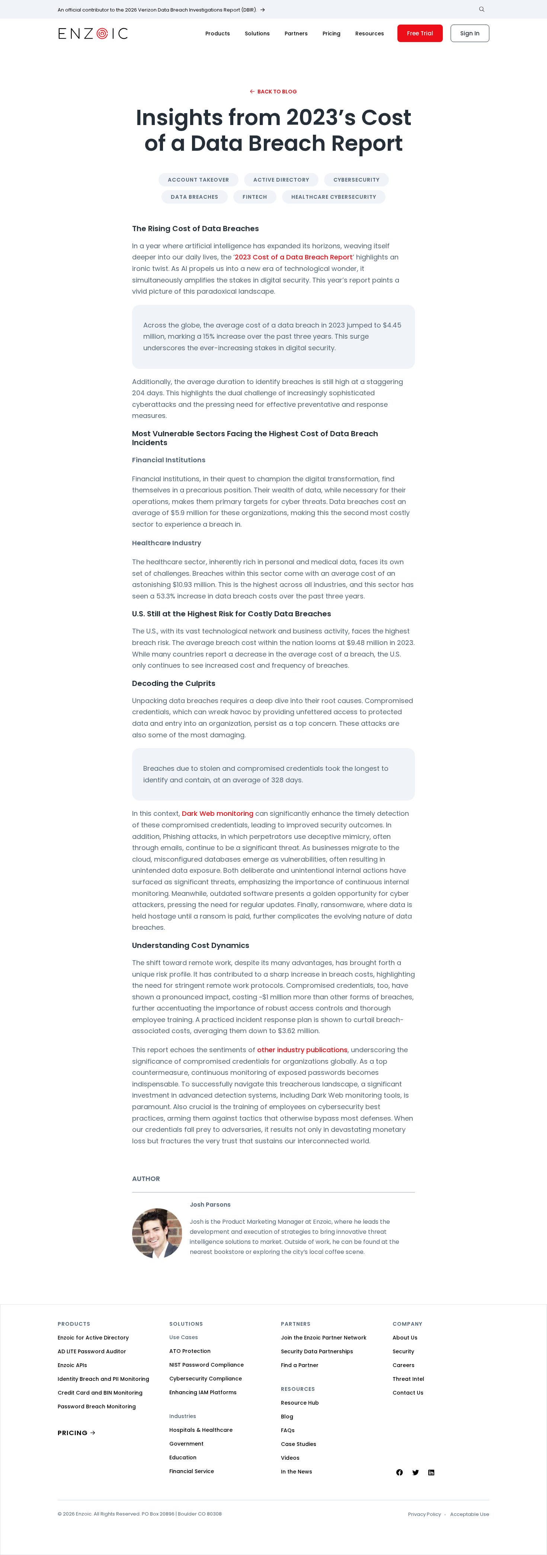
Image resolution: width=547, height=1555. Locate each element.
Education (182, 1457)
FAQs (288, 1430)
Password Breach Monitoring (97, 1406)
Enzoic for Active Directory (93, 1338)
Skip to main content (12, 14)
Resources (369, 33)
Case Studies (298, 1444)
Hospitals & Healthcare (201, 1430)
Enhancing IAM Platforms (203, 1392)
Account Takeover (198, 179)
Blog (287, 1417)
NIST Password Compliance (206, 1365)
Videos (290, 1458)
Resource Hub (300, 1403)
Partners (296, 33)
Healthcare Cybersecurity (333, 197)
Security (403, 1351)
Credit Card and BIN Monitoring (100, 1393)
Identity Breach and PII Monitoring (103, 1379)
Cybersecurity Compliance (205, 1379)
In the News (296, 1472)
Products (217, 33)
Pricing (331, 33)
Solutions (257, 33)
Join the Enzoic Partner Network (324, 1338)
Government (186, 1444)
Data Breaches (194, 197)
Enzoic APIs (72, 1365)
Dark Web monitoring (217, 813)
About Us (405, 1338)
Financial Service (191, 1471)
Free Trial (420, 33)
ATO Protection (190, 1351)
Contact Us (408, 1393)
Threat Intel (408, 1379)
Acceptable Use (469, 1514)
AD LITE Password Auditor (92, 1351)
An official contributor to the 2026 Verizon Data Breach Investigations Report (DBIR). (157, 10)
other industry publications (302, 1049)
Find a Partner (300, 1365)
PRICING (73, 1432)
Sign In (470, 33)
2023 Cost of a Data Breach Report (294, 257)
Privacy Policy (424, 1514)
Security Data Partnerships (317, 1351)
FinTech (255, 197)
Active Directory (281, 179)
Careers (404, 1365)
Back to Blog (277, 92)
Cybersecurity (356, 179)
